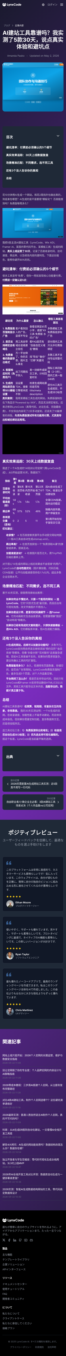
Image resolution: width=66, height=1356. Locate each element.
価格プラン (8, 1328)
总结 (9, 178)
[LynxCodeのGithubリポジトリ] (20, 1240)
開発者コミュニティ (13, 1298)
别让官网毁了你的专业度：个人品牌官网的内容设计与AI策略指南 (31, 1072)
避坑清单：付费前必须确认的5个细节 (29, 147)
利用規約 (39, 1347)
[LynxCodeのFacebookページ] (9, 1240)
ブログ (7, 25)
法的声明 (51, 1347)
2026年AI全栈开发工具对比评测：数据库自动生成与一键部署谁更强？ (32, 1176)
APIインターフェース (14, 1269)
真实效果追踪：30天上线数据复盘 (27, 155)
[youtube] (25, 1240)
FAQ (4, 1293)
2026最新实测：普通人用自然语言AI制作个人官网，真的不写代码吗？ (32, 1116)
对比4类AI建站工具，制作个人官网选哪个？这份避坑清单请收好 (32, 1101)
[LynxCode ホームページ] (11, 4)
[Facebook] (31, 1240)
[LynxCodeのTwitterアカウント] (3, 1240)
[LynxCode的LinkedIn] (14, 1240)
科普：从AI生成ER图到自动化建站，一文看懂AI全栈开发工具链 (32, 1131)
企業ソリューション (13, 1264)
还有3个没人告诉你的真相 (22, 170)
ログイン (52, 4)
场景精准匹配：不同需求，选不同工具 (29, 162)
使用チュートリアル (13, 1289)
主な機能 (7, 1254)
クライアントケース (13, 1318)
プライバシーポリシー (20, 1347)
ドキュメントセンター (14, 1284)
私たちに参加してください (17, 1323)
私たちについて (11, 1313)
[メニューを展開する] (62, 4)
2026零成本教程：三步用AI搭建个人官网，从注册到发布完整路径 (32, 1087)
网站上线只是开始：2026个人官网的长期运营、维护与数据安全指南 (32, 1057)
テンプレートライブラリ (15, 1259)
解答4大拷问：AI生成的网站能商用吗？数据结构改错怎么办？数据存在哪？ (32, 1146)
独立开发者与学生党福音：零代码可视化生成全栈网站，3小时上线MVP (30, 1161)
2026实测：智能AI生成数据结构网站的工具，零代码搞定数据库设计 (32, 1191)
